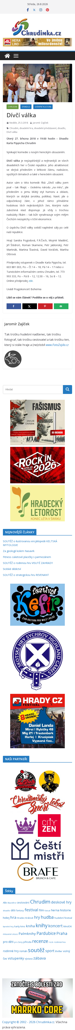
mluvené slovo (10, 934)
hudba (47, 917)
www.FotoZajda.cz (57, 345)
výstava (29, 958)
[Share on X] (29, 306)
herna (55, 910)
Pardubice (46, 933)
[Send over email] (61, 306)
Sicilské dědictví (12, 569)
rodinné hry (11, 951)
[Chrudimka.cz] (7, 55)
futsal (47, 910)
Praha (61, 933)
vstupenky (16, 958)
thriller (58, 951)
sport (49, 950)
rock (51, 942)
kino (22, 926)
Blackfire (12, 903)
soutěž (36, 950)
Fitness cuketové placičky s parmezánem (27, 557)
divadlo (61, 128)
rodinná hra (60, 942)
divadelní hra (26, 128)
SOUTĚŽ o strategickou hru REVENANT (26, 575)
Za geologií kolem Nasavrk (18, 551)
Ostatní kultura (43, 106)
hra (13, 917)
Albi (5, 902)
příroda (27, 942)
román (23, 951)
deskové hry (61, 902)
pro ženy (18, 942)
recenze (40, 941)
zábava (39, 958)
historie (65, 910)
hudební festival (63, 917)
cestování (23, 902)
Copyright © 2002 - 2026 (19, 1022)
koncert (55, 925)
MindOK (67, 926)
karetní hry (8, 926)
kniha (30, 926)
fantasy (20, 910)
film (41, 910)
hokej (6, 917)
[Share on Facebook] (14, 306)
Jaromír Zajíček (40, 122)
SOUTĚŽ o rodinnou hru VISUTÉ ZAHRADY (28, 563)
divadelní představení (45, 128)
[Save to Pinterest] (45, 306)
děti (13, 910)
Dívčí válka (12, 132)
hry (37, 917)
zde (31, 281)
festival (31, 909)
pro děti (8, 942)
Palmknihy (27, 933)
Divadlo (26, 106)
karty (17, 926)
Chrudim (12, 106)
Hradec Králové (25, 917)
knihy (42, 925)
